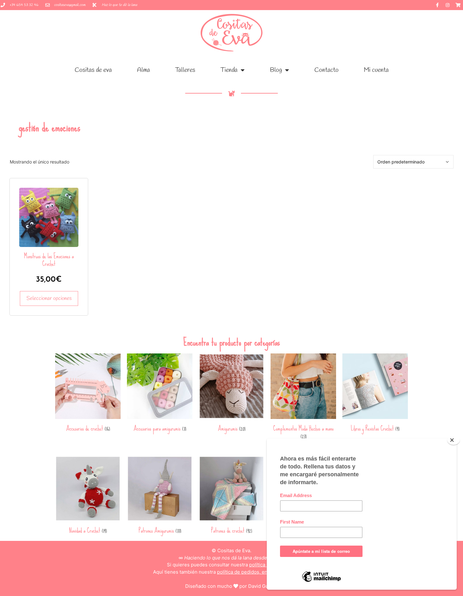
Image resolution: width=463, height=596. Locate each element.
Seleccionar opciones (48, 298)
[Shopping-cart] (458, 5)
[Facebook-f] (437, 5)
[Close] (453, 440)
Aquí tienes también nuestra (231, 572)
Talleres (185, 70)
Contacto (326, 70)
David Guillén (263, 586)
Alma (143, 70)
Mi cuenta (376, 70)
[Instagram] (447, 5)
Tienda (228, 70)
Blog (276, 70)
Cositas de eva (93, 70)
